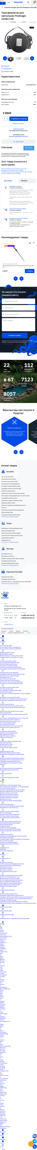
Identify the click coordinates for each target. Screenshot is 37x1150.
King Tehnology (4, 1034)
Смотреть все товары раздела (9, 516)
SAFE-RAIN (3, 1080)
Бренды (18, 631)
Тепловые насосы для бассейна (8, 665)
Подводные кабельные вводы (8, 900)
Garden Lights (3, 1013)
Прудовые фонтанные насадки (8, 886)
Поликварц (3, 1128)
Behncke (2, 959)
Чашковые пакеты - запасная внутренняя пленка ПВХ (14, 918)
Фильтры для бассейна (6, 654)
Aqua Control (3, 933)
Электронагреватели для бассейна (9, 662)
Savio (1, 1081)
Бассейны (2, 642)
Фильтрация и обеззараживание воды (10, 785)
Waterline (2, 1111)
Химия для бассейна (5, 713)
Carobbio (2, 965)
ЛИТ (1, 1125)
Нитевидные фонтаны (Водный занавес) (11, 883)
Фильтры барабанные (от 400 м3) (9, 796)
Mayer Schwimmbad (5, 1046)
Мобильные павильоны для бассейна (10, 753)
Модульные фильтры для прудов (9, 797)
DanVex (2, 981)
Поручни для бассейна (6, 692)
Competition (3, 975)
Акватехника (3, 1120)
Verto (28, 632)
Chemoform (3, 972)
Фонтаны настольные (6, 870)
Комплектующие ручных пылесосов (10, 721)
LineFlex (2, 1040)
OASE (1, 1057)
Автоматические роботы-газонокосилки (11, 726)
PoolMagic (2, 1068)
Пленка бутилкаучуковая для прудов (10, 823)
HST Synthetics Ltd (5, 1021)
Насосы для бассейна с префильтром (10, 647)
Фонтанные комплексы (6, 862)
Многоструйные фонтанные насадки (10, 881)
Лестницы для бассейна (6, 689)
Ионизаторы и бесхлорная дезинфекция (11, 682)
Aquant (2, 944)
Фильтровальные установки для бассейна (11, 656)
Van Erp (2, 1103)
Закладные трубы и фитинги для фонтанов (12, 895)
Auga (1, 953)
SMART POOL (3, 1088)
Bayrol (1, 958)
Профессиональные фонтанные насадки (11, 875)
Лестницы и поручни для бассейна (9, 687)
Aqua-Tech (3, 939)
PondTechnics (3, 1063)
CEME (1, 970)
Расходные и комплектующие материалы (11, 683)
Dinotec (2, 984)
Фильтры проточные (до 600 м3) (9, 794)
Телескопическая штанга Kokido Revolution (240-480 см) (18, 266)
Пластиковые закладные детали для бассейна (13, 700)
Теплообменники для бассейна (8, 664)
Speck (1, 1091)
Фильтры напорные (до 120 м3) (8, 793)
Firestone (2, 1004)
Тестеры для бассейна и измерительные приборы (14, 714)
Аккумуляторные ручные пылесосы (9, 727)
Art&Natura (3, 948)
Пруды (2, 781)
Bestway (2, 961)
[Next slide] (32, 58)
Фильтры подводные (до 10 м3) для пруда (11, 791)
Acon (1, 928)
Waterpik (2, 1112)
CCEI (1, 967)
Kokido (2, 1035)
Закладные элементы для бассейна (10, 697)
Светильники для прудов (6, 837)
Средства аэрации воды (6, 804)
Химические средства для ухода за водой (11, 711)
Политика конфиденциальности (16, 632)
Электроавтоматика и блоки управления (11, 768)
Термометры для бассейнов (8, 723)
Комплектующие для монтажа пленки (10, 830)
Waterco (2, 1109)
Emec (1, 992)
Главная (2, 638)
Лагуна (2, 1123)
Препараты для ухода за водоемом (10, 814)
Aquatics (2, 945)
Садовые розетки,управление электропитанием (13, 836)
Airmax (2, 930)
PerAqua (2, 1061)
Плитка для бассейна (6, 746)
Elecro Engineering (5, 989)
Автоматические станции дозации (9, 676)
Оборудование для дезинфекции (9, 672)
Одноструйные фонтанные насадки (10, 884)
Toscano (2, 1100)
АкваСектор (3, 1119)
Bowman (2, 962)
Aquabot (2, 941)
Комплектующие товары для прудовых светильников (14, 839)
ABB (1, 927)
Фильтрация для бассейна (7, 652)
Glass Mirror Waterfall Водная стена (9, 877)
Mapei (1, 1044)
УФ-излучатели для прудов (7, 788)
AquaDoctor (3, 942)
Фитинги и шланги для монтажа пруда (10, 829)
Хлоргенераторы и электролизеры (9, 680)
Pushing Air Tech (4, 1071)
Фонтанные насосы (5, 858)
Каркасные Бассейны (6, 911)
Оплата (11, 631)
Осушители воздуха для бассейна (9, 777)
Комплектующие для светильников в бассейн (20, 7)
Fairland (2, 1001)
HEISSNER (2, 1018)
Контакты (25, 631)
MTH (1, 1054)
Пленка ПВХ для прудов (6, 824)
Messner (2, 1049)
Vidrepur (2, 1106)
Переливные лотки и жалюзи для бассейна (12, 760)
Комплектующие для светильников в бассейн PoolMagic (16, 172)
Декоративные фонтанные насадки (10, 878)
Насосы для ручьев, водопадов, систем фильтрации (14, 786)
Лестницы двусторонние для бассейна (10, 690)
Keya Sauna (3, 1032)
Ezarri (1, 998)
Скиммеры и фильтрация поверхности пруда (12, 790)
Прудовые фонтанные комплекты (9, 844)
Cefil (1, 969)
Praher (2, 1069)
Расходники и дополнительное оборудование (12, 669)
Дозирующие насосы (6, 677)
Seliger (2, 1086)
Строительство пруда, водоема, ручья (10, 821)
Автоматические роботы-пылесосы (10, 719)
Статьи (3, 632)
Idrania (2, 1024)
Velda (1, 1105)
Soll (1, 1089)
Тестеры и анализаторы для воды (9, 816)
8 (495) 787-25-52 (27, 615)
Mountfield (3, 1052)
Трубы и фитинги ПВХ (5, 773)
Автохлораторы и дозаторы (8, 679)
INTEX (1, 1026)
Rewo (1, 1074)
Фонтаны (2, 854)
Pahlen (2, 1060)
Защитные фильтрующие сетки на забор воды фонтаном (16, 898)
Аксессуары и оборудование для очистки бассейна (14, 718)
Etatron (2, 996)
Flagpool (2, 1006)
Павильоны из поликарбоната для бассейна (12, 754)
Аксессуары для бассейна (7, 724)
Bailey (1, 956)
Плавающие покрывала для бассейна (10, 761)
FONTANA (2, 1009)
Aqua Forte (3, 934)
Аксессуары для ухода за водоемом (10, 817)
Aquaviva (2, 947)
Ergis (1, 993)
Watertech (3, 1114)
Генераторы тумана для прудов (8, 842)
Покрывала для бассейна (7, 914)
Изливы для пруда (5, 826)
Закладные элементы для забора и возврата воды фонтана (16, 897)
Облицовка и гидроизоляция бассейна (10, 741)
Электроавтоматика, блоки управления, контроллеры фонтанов (18, 903)
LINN (1, 1041)
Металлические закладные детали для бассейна (13, 699)
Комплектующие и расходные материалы (11, 657)
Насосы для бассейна (6, 645)
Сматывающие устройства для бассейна (11, 763)
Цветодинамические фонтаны (8, 871)
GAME (1, 1012)
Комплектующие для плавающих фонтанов (12, 864)
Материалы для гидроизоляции (8, 747)
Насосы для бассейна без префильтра (10, 649)
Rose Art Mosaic (4, 1075)
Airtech (2, 931)
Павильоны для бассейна (7, 751)
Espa (1, 995)
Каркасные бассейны (6, 907)
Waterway (2, 1115)
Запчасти (2, 764)
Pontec (2, 1064)
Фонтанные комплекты (6, 868)
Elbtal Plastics (3, 987)
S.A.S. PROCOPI (4, 1078)
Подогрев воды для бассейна (8, 661)
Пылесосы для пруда (5, 813)
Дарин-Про (3, 1122)
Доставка (3, 631)
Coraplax (2, 976)
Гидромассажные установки (8, 736)
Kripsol (2, 1037)
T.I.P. (1, 1099)
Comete (2, 973)
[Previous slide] (5, 58)
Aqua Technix (3, 938)
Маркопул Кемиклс (5, 1126)
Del (1, 982)
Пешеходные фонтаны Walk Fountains (10, 865)
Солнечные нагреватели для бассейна (10, 667)
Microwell (2, 1051)
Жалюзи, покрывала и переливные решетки (12, 758)
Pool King (2, 1066)
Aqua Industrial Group (6, 936)
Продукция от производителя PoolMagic (12, 170)
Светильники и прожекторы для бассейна (11, 706)
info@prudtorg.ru (8, 624)
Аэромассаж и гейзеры (6, 737)
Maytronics (3, 1047)
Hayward (2, 1016)
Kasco (1, 1030)
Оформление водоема (6, 834)
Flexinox (2, 1007)
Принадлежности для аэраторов (9, 807)
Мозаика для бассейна (6, 744)
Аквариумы (3, 849)
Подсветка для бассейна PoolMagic (11, 173)
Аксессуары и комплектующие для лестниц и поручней (15, 693)
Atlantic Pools (3, 952)
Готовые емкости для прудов (8, 827)
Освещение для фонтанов (7, 890)
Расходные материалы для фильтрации (11, 800)
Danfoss (2, 979)
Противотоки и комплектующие (9, 733)
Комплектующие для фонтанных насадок (11, 880)
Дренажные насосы (5, 799)
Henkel (2, 1020)
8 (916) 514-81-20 (27, 618)
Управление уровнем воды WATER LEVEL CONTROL (14, 901)
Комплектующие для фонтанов (8, 894)
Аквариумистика (4, 847)
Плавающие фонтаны (6, 867)
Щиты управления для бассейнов (9, 770)
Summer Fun (3, 1094)
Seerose (2, 1083)
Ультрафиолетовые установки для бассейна (12, 674)
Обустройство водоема (6, 841)
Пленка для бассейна (6, 743)
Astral (1, 950)
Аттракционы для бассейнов (8, 731)
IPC (1, 1027)
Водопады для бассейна (6, 734)
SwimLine (2, 1095)
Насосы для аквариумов (6, 851)
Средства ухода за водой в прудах (9, 811)
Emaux (2, 990)
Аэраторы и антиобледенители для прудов (12, 806)
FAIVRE (2, 1003)
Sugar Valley (3, 1092)
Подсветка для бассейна (7, 704)
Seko (1, 1085)
